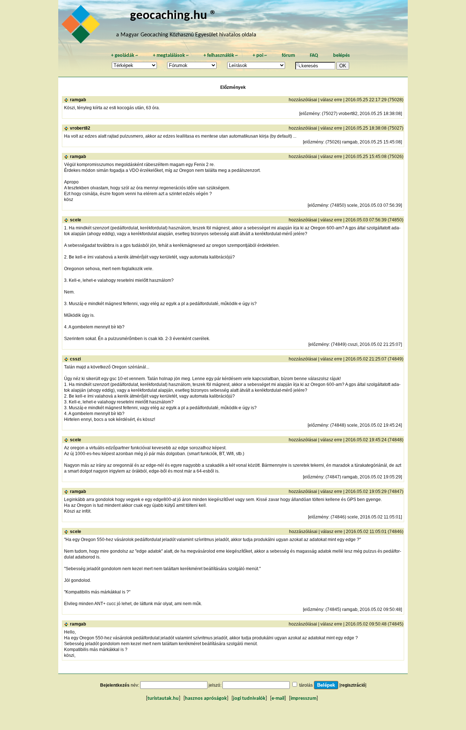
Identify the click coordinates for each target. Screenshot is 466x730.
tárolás (306, 685)
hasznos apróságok (206, 698)
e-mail (278, 698)
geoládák (124, 55)
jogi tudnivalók (249, 698)
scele (75, 219)
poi (259, 55)
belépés (341, 55)
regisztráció (352, 685)
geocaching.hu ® (173, 15)
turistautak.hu (163, 698)
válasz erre (331, 99)
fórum (288, 55)
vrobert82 (80, 128)
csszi (75, 359)
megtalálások (171, 55)
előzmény (310, 113)
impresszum (303, 698)
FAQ (314, 55)
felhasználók (220, 55)
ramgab (78, 99)
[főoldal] (82, 26)
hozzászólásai (303, 99)
